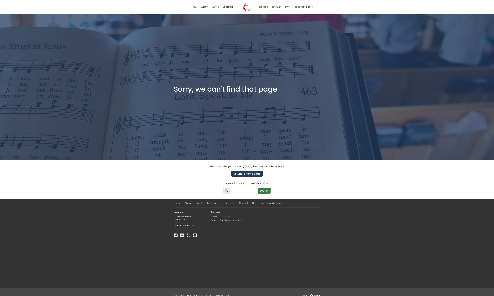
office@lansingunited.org (230, 220)
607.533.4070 (225, 216)
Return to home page (247, 174)
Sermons (263, 7)
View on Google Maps (184, 225)
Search (264, 190)
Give (287, 7)
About (204, 7)
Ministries (228, 7)
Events (215, 7)
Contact (276, 7)
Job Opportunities (303, 7)
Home (194, 7)
